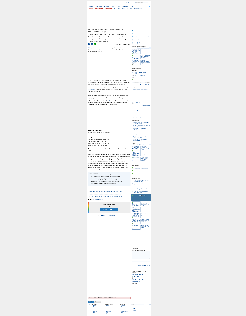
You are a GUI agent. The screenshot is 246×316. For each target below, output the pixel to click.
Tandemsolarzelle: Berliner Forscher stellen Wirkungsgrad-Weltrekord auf (106, 196)
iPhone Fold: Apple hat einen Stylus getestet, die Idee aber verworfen (141, 126)
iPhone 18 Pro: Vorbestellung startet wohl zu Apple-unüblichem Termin (141, 181)
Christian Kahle (118, 44)
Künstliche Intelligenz (109, 307)
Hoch (89, 304)
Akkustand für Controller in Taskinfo (138, 102)
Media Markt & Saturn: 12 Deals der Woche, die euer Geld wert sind (141, 134)
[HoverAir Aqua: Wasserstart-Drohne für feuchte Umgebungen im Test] (136, 62)
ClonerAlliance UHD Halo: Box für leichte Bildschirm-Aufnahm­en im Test (145, 210)
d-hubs (133, 100)
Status (122, 312)
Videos (113, 6)
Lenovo (123, 8)
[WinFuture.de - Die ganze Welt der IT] (99, 3)
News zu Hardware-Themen (138, 117)
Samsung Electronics (138, 8)
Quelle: (133, 259)
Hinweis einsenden (112, 215)
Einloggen (122, 306)
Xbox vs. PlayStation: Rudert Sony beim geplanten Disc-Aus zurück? (140, 140)
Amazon (138, 281)
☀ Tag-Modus (91, 301)
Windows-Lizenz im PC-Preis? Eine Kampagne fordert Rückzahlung (140, 186)
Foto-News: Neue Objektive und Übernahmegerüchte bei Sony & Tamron (145, 215)
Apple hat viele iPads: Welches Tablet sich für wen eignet (145, 226)
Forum (134, 308)
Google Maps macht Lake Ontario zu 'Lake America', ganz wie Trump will (140, 131)
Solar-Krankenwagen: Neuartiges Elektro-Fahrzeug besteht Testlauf (140, 137)
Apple (131, 8)
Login (124, 2)
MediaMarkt (141, 274)
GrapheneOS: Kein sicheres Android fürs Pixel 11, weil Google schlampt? (141, 123)
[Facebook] (147, 6)
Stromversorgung (98, 199)
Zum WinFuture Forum (146, 105)
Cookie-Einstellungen (124, 311)
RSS (133, 306)
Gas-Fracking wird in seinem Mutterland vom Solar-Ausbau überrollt (105, 194)
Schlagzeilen (99, 6)
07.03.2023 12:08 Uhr (126, 44)
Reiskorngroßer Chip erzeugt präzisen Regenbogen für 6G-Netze (139, 129)
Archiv (94, 312)
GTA (106, 310)
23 (95, 44)
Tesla (115, 8)
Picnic (133, 103)
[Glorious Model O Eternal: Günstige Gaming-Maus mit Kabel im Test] (136, 148)
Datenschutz (123, 310)
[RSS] (145, 6)
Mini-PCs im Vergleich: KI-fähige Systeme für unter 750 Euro (145, 220)
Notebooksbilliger (144, 277)
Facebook (134, 310)
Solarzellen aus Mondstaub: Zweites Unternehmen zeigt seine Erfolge (106, 191)
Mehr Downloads (147, 175)
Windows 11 (107, 305)
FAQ (119, 6)
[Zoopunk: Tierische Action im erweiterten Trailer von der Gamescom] (136, 159)
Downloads (106, 6)
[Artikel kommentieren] (92, 215)
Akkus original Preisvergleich (145, 84)
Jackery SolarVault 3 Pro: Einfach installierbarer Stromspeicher (145, 56)
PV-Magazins (112, 100)
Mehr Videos (148, 162)
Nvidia (119, 8)
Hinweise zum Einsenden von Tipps (144, 265)
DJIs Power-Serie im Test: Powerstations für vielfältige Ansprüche (145, 50)
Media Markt (108, 306)
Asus (127, 8)
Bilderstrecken (95, 311)
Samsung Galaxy (108, 311)
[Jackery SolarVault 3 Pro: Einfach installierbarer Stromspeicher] (136, 57)
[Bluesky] (149, 6)
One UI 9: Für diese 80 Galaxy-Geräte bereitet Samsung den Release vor (142, 189)
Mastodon (134, 313)
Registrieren (128, 2)
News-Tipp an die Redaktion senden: (138, 250)
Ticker (94, 306)
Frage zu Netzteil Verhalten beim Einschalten (140, 89)
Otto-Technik (141, 279)
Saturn (138, 276)
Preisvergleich (125, 6)
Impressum (122, 307)
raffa (133, 90)
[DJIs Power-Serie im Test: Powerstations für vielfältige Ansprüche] (136, 51)
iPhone (107, 313)
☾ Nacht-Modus (97, 301)
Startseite (91, 6)
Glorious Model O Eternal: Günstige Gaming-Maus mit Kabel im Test (145, 204)
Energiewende (91, 89)
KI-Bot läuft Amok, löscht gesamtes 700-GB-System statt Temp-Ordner (141, 184)
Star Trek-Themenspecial (137, 112)
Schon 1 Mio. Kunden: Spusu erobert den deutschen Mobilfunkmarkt (141, 192)
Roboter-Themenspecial (137, 115)
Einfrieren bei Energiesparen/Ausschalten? (139, 92)
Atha (133, 93)
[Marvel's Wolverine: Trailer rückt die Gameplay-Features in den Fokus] (136, 153)
